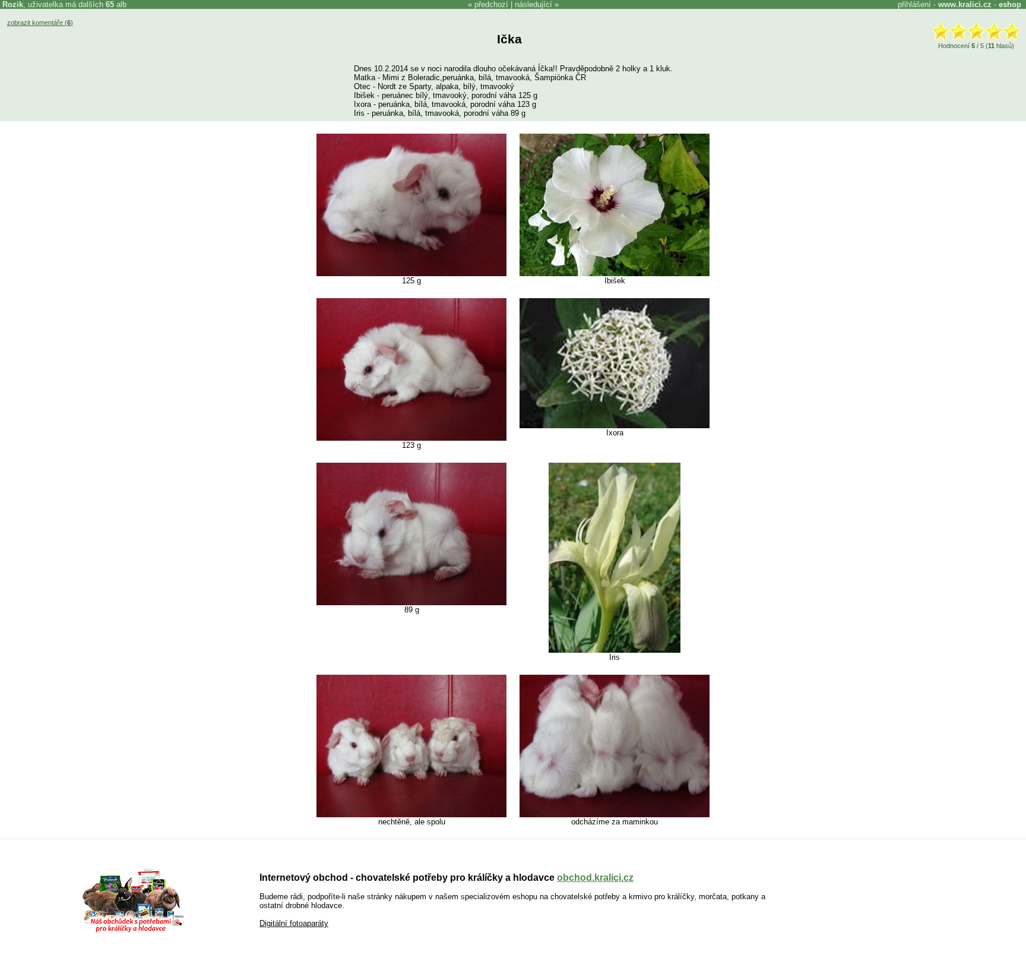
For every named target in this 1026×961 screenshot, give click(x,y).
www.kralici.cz (965, 4)
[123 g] (411, 438)
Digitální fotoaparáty (293, 923)
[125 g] (411, 273)
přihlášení (914, 4)
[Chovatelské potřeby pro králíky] (133, 931)
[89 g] (411, 602)
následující (533, 4)
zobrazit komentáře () (40, 22)
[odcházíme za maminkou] (615, 814)
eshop (1010, 4)
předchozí (491, 4)
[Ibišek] (615, 273)
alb (116, 4)
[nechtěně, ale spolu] (411, 814)
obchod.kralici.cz (595, 878)
